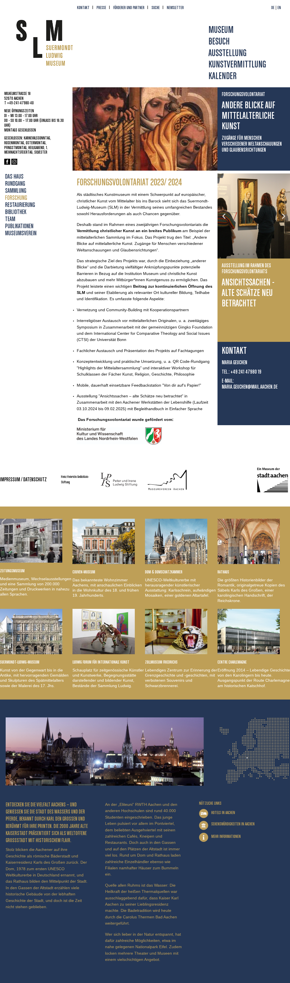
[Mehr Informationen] (203, 837)
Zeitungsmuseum (12, 571)
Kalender (222, 76)
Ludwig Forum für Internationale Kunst (100, 662)
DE (272, 8)
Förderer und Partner (128, 8)
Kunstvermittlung (237, 64)
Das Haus (14, 177)
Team (10, 219)
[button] (223, 216)
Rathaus (223, 572)
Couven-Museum (83, 572)
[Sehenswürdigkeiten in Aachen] (203, 825)
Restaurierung (20, 205)
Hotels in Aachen (223, 813)
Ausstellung (227, 53)
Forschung (16, 198)
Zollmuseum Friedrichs (161, 662)
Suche (156, 8)
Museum (221, 30)
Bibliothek (15, 212)
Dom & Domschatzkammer (163, 572)
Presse (101, 8)
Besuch (219, 41)
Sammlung (15, 191)
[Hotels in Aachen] (203, 813)
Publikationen (19, 226)
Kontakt (83, 8)
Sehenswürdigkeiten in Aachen (233, 824)
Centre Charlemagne (232, 662)
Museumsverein (21, 233)
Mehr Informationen (226, 836)
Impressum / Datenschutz (23, 479)
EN (279, 8)
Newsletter (175, 8)
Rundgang (15, 184)
